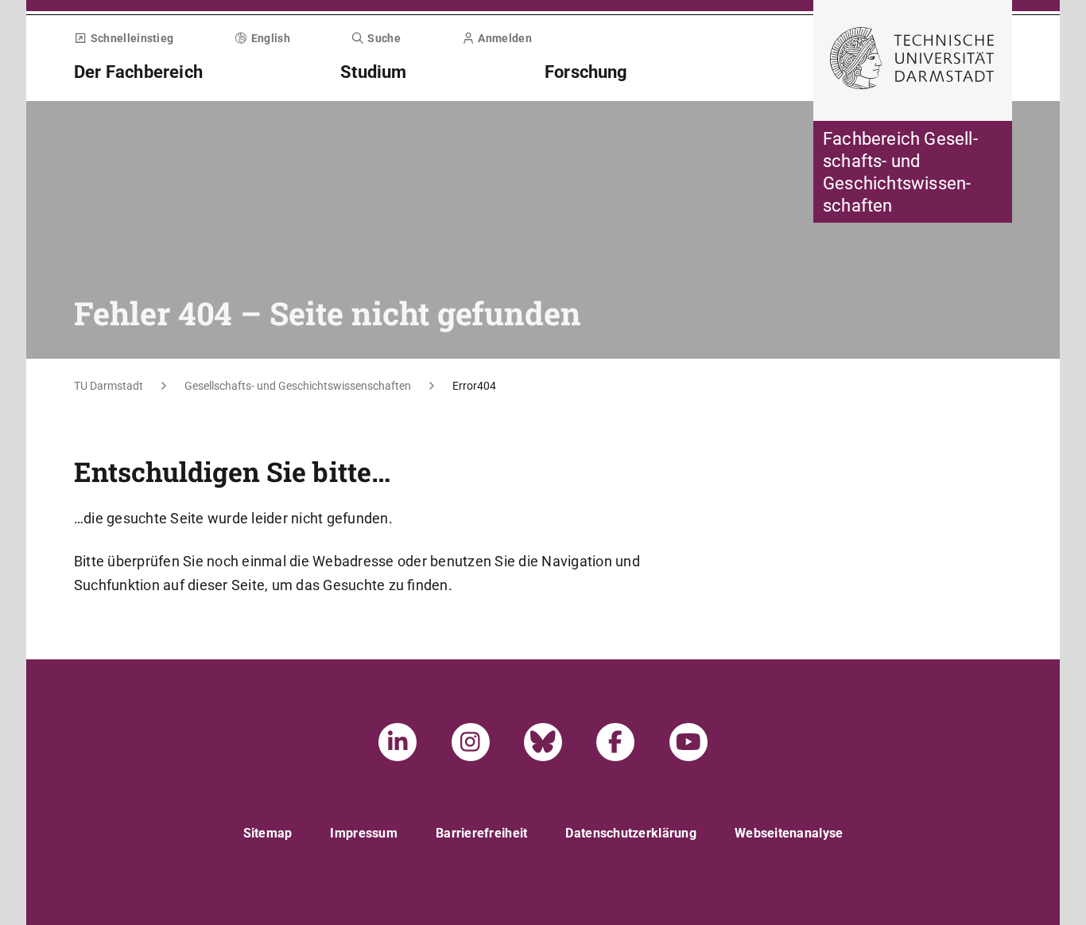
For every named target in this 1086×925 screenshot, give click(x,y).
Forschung (586, 72)
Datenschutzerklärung (630, 833)
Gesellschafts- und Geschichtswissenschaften (297, 385)
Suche (384, 38)
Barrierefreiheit (481, 833)
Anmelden (504, 38)
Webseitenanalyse (789, 833)
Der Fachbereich (138, 72)
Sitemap (268, 833)
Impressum (364, 833)
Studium (373, 72)
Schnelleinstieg (132, 38)
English (270, 38)
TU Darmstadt (108, 385)
